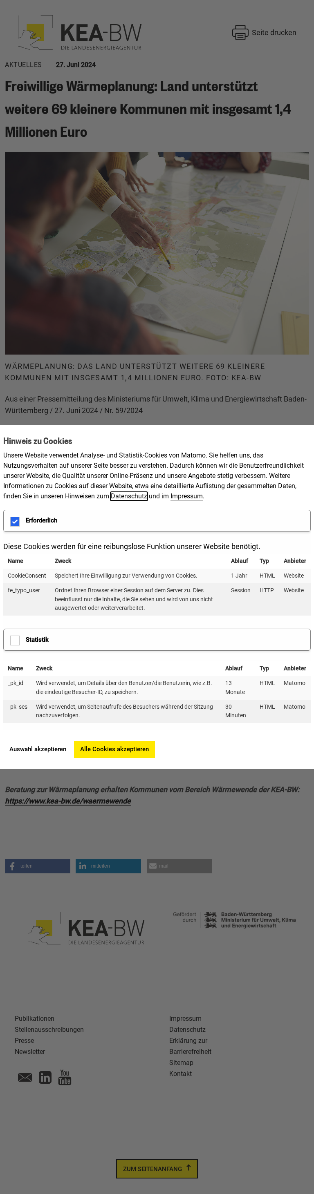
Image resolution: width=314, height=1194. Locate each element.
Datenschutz (129, 496)
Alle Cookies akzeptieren (114, 749)
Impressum (186, 496)
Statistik (37, 639)
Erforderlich (41, 520)
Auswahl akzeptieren (37, 749)
